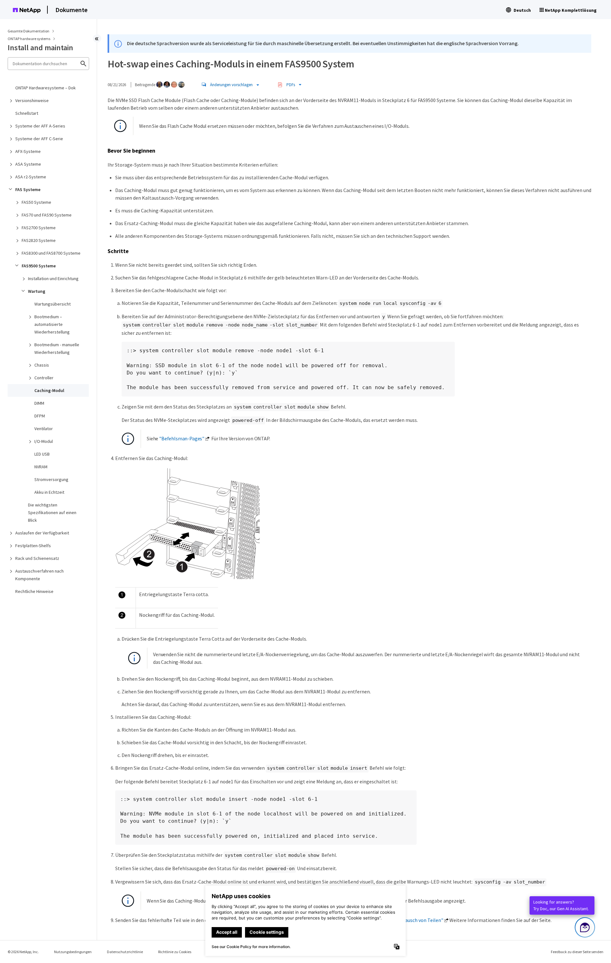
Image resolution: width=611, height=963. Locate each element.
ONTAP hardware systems (29, 38)
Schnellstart (26, 113)
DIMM (39, 403)
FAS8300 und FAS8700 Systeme (51, 253)
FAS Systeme (27, 189)
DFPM (39, 416)
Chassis (41, 365)
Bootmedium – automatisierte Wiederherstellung (52, 324)
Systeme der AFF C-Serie (39, 138)
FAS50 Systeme (36, 202)
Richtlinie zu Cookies (174, 951)
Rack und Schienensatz (37, 558)
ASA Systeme (28, 164)
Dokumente (71, 10)
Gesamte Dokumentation (28, 31)
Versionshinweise (32, 100)
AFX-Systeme (28, 151)
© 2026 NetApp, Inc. (23, 951)
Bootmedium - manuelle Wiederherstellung (56, 348)
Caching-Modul (49, 390)
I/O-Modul (43, 441)
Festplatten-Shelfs (33, 545)
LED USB (42, 454)
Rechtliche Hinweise (34, 591)
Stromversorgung (51, 479)
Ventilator (43, 428)
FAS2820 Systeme (39, 240)
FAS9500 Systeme (39, 266)
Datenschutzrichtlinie (125, 951)
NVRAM (40, 467)
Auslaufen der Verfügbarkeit (42, 533)
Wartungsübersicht (52, 304)
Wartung (36, 291)
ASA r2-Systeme (30, 177)
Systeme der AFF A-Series (40, 126)
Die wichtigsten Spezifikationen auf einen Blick (52, 512)
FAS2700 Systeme (39, 227)
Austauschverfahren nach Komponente (39, 574)
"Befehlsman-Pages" (181, 438)
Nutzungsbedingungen (73, 951)
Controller (43, 378)
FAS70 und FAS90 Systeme (47, 215)
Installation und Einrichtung (53, 278)
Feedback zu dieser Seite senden (577, 951)
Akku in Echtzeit (49, 492)
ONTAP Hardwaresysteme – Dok (45, 88)
